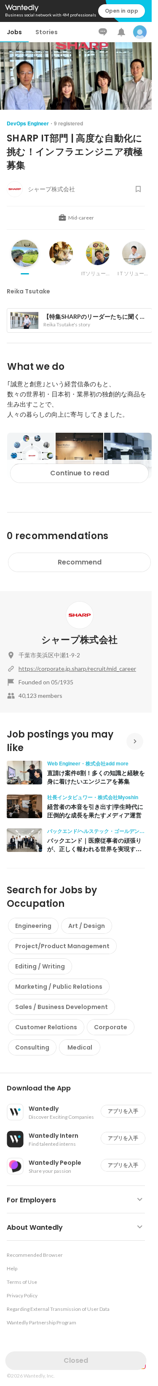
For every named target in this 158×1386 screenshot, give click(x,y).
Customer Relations (46, 1027)
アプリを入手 (123, 1111)
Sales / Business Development (61, 1007)
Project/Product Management (62, 946)
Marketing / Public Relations (58, 986)
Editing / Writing (40, 966)
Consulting (32, 1047)
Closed (76, 1360)
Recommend (80, 562)
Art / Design (86, 926)
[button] (79, 1088)
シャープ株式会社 (79, 639)
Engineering (33, 926)
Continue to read (79, 473)
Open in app (121, 10)
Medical (79, 1047)
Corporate (110, 1027)
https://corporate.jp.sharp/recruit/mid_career (77, 668)
